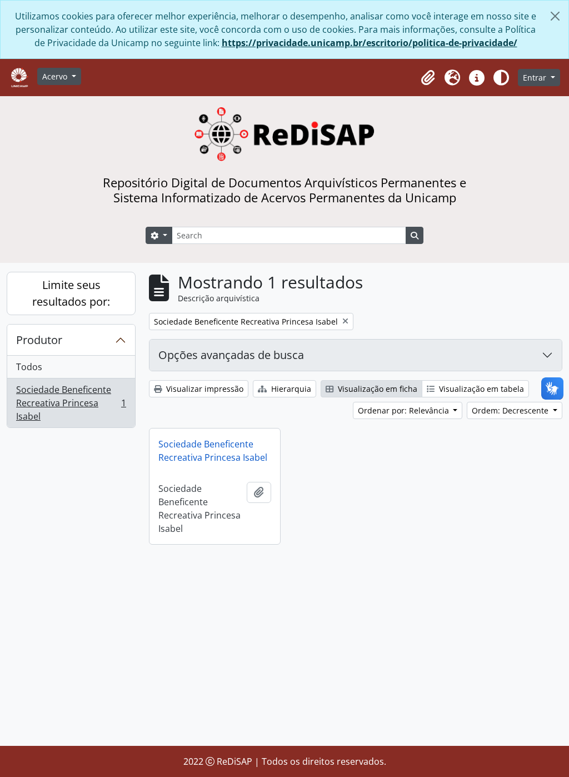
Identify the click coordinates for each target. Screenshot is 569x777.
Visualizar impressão (203, 388)
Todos (29, 367)
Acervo (55, 76)
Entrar (535, 77)
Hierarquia (290, 388)
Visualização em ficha (376, 388)
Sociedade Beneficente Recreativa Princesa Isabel (71, 402)
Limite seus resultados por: (71, 293)
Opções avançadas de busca (231, 354)
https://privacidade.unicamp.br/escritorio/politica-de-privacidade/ (369, 43)
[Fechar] (555, 16)
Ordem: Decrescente (511, 410)
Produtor (39, 339)
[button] (428, 78)
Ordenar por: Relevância (404, 410)
